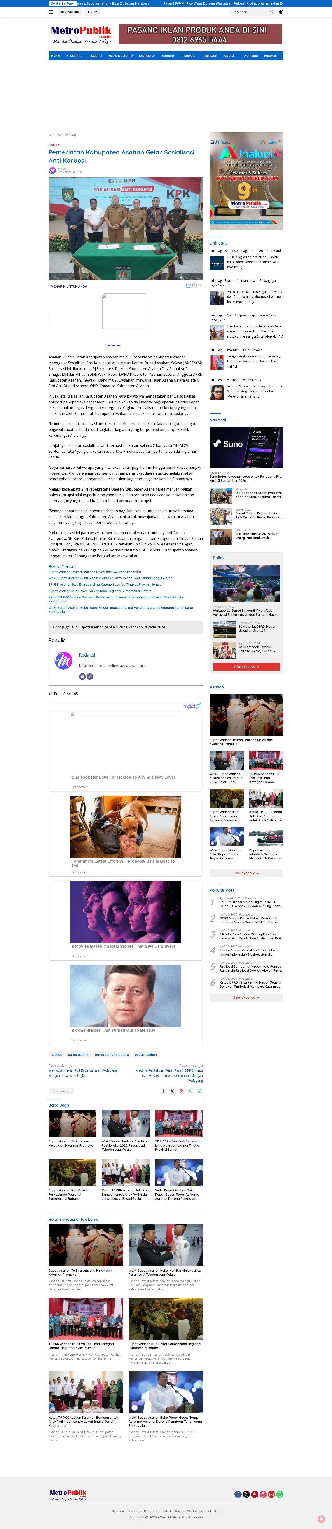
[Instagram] (263, 1495)
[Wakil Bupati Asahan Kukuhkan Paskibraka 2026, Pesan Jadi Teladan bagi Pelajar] (126, 1123)
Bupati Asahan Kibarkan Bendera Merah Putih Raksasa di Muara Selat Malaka (266, 854)
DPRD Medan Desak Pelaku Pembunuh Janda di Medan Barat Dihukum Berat (248, 920)
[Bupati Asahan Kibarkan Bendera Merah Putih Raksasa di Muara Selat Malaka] (266, 836)
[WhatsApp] (279, 1495)
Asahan (54, 145)
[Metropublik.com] (82, 34)
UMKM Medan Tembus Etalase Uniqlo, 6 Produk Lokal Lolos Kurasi (257, 649)
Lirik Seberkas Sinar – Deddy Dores (235, 350)
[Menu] (52, 12)
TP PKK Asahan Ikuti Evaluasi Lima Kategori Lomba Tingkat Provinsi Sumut (105, 584)
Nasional (95, 56)
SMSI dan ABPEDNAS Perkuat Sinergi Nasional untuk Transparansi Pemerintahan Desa (257, 536)
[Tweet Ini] (172, 1091)
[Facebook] (238, 1495)
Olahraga (250, 56)
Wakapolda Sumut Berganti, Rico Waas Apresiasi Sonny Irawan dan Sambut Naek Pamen (244, 613)
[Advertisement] (166, 94)
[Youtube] (271, 1495)
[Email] (82, 676)
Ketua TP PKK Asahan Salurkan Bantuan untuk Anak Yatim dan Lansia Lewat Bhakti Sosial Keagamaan (116, 599)
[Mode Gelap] (281, 12)
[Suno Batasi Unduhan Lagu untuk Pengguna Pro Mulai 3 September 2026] (246, 447)
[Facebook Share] (163, 1091)
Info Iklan (214, 1511)
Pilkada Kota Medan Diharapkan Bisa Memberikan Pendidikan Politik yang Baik (251, 936)
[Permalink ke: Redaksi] (52, 170)
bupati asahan (146, 1055)
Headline (72, 56)
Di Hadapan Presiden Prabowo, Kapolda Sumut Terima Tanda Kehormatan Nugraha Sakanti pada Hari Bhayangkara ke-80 (259, 495)
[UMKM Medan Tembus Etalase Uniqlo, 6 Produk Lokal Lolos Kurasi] (224, 650)
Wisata (228, 56)
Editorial (270, 56)
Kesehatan (147, 56)
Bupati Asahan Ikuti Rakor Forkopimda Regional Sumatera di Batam (100, 591)
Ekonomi (168, 56)
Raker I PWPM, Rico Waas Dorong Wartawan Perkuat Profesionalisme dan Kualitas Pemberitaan (125, 3)
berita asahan (78, 1055)
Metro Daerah (118, 56)
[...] (254, 272)
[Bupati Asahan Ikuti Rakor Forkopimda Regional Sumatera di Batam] (72, 1172)
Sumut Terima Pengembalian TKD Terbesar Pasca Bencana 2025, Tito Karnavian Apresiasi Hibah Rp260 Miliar (259, 515)
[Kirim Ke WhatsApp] (199, 1091)
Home (55, 56)
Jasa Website (69, 12)
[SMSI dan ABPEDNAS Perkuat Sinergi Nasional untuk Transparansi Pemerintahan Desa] (221, 537)
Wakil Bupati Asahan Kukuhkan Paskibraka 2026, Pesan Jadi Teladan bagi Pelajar (110, 578)
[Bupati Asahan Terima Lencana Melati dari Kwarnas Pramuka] (72, 1123)
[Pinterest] (254, 1495)
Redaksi (62, 169)
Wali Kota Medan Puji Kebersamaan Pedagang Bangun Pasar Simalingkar (83, 1070)
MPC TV (92, 12)
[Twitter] (246, 1495)
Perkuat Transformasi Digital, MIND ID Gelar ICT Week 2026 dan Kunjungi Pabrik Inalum (251, 904)
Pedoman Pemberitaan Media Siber (155, 1511)
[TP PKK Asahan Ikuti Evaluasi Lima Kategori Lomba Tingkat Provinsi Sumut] (179, 1123)
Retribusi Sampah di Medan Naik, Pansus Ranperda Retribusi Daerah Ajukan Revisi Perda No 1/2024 (251, 968)
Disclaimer (195, 1511)
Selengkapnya (245, 667)
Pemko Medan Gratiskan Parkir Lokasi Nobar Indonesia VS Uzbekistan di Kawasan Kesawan (248, 952)
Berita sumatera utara (112, 1055)
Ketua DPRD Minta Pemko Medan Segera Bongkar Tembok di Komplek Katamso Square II (250, 985)
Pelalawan (209, 56)
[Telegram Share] (190, 1091)
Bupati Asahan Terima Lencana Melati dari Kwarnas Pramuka (95, 572)
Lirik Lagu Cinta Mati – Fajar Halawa (236, 320)
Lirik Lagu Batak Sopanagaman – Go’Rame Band (245, 380)
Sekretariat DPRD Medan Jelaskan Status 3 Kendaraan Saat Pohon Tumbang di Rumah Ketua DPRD (258, 629)
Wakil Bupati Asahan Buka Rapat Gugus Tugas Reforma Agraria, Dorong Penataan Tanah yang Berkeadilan (121, 610)
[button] (272, 11)
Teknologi (188, 56)
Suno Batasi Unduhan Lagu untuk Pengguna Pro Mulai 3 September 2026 (245, 479)
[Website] (90, 676)
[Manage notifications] (321, 1519)
